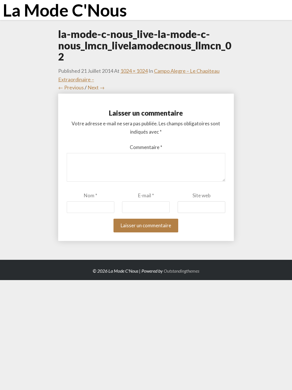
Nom (90, 195)
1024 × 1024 (134, 71)
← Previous (71, 87)
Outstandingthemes (181, 271)
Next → (96, 87)
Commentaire (146, 147)
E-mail (146, 195)
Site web (201, 195)
